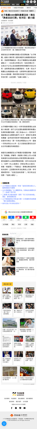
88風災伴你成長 (19, 8)
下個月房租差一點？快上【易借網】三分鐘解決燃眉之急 (7, 312)
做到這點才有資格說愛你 (29, 296)
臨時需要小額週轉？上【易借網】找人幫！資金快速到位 (27, 330)
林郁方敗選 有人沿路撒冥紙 (18, 345)
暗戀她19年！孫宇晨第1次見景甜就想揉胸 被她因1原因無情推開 (18, 359)
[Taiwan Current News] (24, 1)
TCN (35, 8)
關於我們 (18, 401)
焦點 (13, 5)
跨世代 (29, 8)
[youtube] (24, 408)
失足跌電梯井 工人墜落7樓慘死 (9, 378)
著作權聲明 (29, 398)
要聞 (22, 4)
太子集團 (5, 224)
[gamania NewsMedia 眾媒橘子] (18, 415)
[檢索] (31, 1)
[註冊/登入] (34, 1)
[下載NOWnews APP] (28, 1)
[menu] (35, 4)
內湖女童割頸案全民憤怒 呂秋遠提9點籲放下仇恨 (7, 345)
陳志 (13, 224)
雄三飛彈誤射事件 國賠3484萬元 (7, 360)
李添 (19, 224)
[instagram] (16, 408)
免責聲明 (13, 398)
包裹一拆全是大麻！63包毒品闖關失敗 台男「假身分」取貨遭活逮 (10, 330)
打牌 (26, 224)
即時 (17, 5)
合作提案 (25, 401)
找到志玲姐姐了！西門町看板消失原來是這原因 (29, 311)
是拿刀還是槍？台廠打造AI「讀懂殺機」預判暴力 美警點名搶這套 (7, 296)
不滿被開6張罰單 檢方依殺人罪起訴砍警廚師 (29, 359)
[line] (20, 408)
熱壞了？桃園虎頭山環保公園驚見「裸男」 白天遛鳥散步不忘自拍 (29, 345)
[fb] (11, 408)
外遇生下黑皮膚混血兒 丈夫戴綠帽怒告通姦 (27, 378)
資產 (32, 224)
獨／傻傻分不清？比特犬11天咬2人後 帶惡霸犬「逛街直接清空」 (18, 311)
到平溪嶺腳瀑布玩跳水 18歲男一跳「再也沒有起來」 (18, 296)
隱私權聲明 (21, 398)
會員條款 (11, 401)
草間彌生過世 (5, 4)
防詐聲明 (6, 398)
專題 (27, 5)
